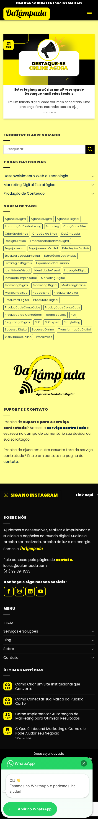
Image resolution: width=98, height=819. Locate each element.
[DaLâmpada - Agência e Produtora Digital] (43, 13)
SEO (38, 322)
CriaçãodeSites (75, 226)
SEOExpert (52, 322)
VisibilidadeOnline (18, 337)
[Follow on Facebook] (9, 591)
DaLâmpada (70, 234)
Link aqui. (85, 495)
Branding (52, 226)
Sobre (8, 648)
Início (8, 622)
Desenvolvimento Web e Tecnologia (35, 176)
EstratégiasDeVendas (60, 256)
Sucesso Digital (16, 329)
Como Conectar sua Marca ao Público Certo (49, 701)
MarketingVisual (16, 293)
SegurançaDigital (18, 322)
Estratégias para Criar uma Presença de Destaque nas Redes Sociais (49, 92)
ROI (73, 315)
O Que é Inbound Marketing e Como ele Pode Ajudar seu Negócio (50, 731)
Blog (7, 640)
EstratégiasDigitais (18, 263)
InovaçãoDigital (75, 270)
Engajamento (15, 248)
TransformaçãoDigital (74, 329)
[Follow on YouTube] (41, 591)
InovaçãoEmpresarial (21, 278)
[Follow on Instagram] (19, 591)
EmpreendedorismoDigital (50, 241)
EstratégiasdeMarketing (22, 256)
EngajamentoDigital (43, 248)
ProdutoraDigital (66, 293)
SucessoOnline (43, 329)
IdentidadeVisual (17, 270)
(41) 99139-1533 (16, 571)
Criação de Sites (44, 234)
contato (10, 461)
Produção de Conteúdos (23, 315)
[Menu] (89, 13)
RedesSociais (56, 315)
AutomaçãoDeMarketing (23, 226)
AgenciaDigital (15, 219)
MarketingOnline (74, 285)
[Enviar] (90, 149)
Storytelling (72, 322)
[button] (84, 763)
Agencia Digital (68, 219)
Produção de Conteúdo (24, 193)
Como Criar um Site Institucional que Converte (47, 686)
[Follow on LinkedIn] (30, 591)
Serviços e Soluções (20, 631)
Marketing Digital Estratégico (29, 184)
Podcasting (41, 293)
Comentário (23, 738)
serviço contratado (66, 427)
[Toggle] (93, 176)
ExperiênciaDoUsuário (52, 263)
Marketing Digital (45, 285)
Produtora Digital (45, 300)
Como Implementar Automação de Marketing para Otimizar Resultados (47, 716)
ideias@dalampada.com (25, 565)
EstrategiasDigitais (75, 248)
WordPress (44, 337)
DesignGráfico (15, 241)
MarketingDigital (53, 278)
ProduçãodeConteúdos (22, 307)
